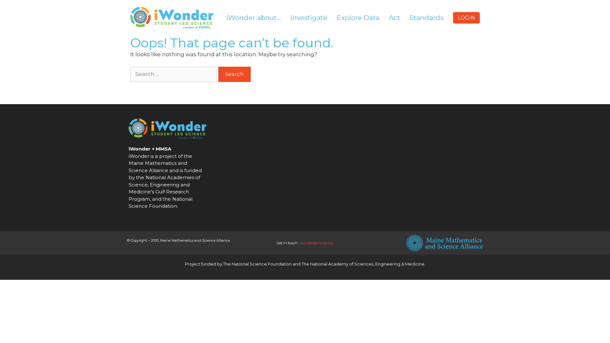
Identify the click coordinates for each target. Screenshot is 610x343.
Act (394, 18)
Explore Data (358, 18)
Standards (427, 18)
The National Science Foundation (257, 263)
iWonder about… (253, 18)
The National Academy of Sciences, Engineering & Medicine (363, 263)
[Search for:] (174, 74)
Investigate (308, 18)
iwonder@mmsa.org (316, 243)
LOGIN (466, 18)
